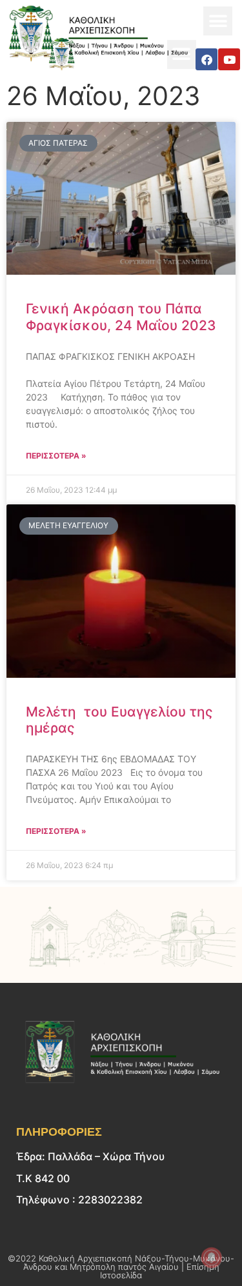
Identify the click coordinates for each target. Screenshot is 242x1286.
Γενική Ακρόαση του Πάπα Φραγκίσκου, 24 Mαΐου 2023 (121, 317)
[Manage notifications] (211, 1257)
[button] (217, 20)
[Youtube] (229, 59)
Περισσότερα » (56, 455)
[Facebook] (206, 59)
